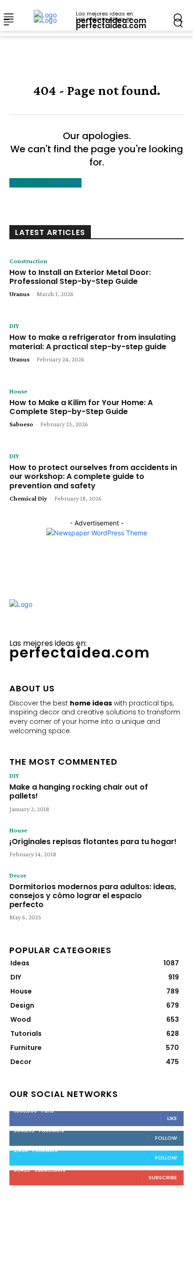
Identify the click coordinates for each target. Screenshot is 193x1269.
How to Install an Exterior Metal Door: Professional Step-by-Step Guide (80, 277)
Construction (28, 261)
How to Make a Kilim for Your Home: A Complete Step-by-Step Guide (81, 407)
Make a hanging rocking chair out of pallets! (78, 791)
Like (172, 1118)
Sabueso (21, 424)
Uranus (19, 294)
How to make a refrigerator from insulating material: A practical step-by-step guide (92, 342)
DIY (14, 325)
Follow (166, 1138)
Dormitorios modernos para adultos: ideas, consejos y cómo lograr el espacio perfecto (92, 895)
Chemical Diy (28, 498)
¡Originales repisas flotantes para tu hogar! (93, 841)
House (18, 391)
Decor (17, 875)
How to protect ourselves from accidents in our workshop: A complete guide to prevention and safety (93, 476)
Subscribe (162, 1177)
